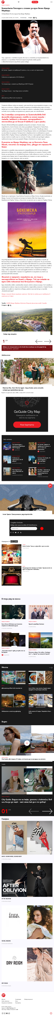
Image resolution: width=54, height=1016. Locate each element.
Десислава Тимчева (41, 303)
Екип (16, 1001)
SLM (17, 1009)
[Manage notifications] (51, 1013)
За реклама (18, 999)
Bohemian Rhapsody (26, 303)
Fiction (8, 1009)
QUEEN (8, 303)
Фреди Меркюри (15, 303)
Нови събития (5, 1001)
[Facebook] (34, 18)
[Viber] (36, 18)
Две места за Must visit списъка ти (12, 97)
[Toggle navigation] (51, 2)
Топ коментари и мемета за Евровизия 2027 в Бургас (17, 83)
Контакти (18, 1003)
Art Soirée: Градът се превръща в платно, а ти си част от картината (22, 69)
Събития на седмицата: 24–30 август (13, 76)
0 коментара (23, 17)
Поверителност (28, 999)
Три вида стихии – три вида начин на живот (15, 90)
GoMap (35, 2)
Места (3, 999)
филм (33, 303)
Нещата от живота (5, 5)
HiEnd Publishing (10, 1008)
